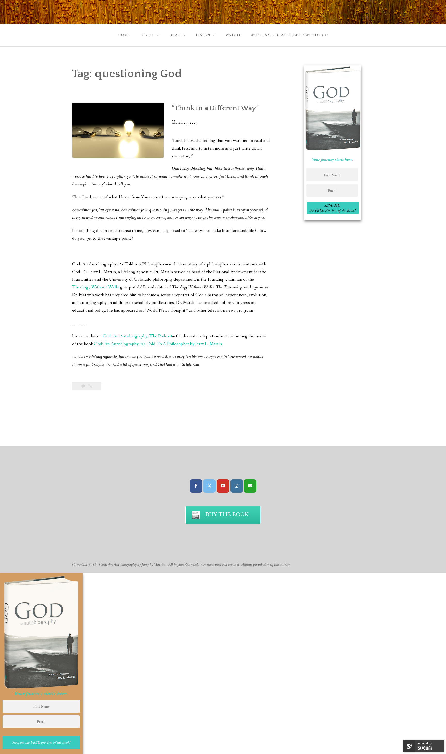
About (147, 35)
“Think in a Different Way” (215, 108)
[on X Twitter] (209, 486)
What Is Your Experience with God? (289, 35)
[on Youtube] (223, 486)
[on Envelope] (250, 486)
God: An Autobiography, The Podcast (137, 336)
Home (124, 35)
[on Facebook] (196, 486)
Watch (233, 35)
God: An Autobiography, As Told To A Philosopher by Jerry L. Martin (158, 344)
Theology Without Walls (95, 287)
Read (175, 35)
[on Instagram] (236, 486)
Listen (203, 35)
